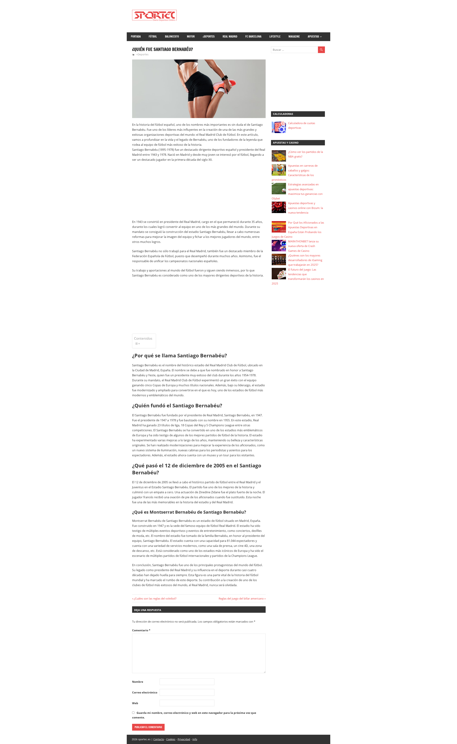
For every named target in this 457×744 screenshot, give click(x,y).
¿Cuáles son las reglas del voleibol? (155, 598)
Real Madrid (230, 36)
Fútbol (153, 36)
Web (135, 703)
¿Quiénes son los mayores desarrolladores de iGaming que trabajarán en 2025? (305, 260)
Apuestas (313, 36)
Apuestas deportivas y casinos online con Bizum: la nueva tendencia (305, 207)
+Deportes (209, 36)
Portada (136, 36)
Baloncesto (172, 36)
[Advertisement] (260, 16)
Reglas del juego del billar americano (241, 598)
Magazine (294, 36)
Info (194, 739)
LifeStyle (274, 36)
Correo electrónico (144, 692)
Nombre (137, 681)
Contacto (158, 739)
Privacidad (184, 739)
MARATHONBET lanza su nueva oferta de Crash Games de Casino (303, 246)
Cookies (170, 739)
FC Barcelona (253, 36)
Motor (191, 36)
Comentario (141, 630)
